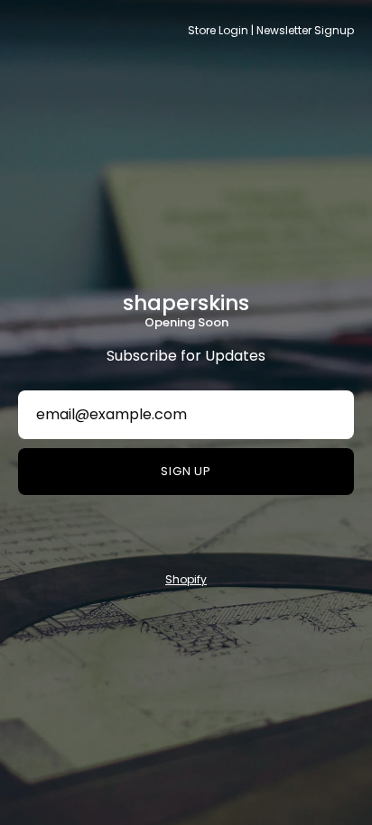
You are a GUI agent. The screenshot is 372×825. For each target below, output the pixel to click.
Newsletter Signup (305, 30)
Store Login (218, 30)
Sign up (186, 471)
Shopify (186, 579)
